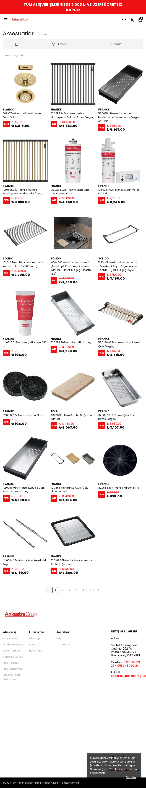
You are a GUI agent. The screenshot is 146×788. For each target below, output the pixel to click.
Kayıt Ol (34, 644)
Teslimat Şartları (13, 656)
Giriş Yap (34, 638)
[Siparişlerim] (132, 19)
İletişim (60, 638)
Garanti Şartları (12, 650)
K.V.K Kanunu (11, 638)
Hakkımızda (36, 650)
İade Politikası (11, 663)
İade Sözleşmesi (13, 669)
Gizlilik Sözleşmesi (13, 644)
